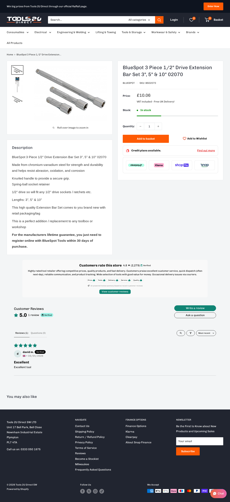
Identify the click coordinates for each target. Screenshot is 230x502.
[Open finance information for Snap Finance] (204, 165)
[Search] (159, 20)
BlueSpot (129, 83)
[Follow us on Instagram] (95, 491)
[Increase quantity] (158, 126)
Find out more (206, 150)
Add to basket (146, 138)
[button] (218, 494)
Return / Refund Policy (90, 437)
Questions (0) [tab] (38, 333)
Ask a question (195, 315)
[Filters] (190, 333)
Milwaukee (82, 464)
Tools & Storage (132, 32)
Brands (190, 32)
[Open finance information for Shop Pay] (182, 165)
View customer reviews (115, 291)
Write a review (195, 308)
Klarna (130, 431)
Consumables (16, 32)
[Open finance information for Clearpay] (136, 165)
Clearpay (131, 437)
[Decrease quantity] (140, 126)
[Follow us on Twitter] (89, 491)
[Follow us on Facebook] (82, 491)
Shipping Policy (84, 431)
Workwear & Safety (163, 32)
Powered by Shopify (18, 489)
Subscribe (188, 451)
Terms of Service (86, 448)
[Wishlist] (191, 20)
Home (10, 54)
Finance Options (136, 426)
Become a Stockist (87, 458)
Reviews (80, 453)
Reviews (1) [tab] (21, 333)
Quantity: (129, 126)
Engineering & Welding (71, 32)
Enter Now (213, 6)
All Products (14, 43)
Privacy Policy (84, 442)
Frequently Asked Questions (93, 469)
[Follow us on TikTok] (101, 491)
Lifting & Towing (106, 32)
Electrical (41, 32)
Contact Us (82, 426)
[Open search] (181, 333)
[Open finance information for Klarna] (159, 165)
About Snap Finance (138, 442)
